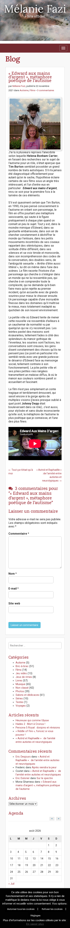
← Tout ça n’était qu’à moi (20, 471)
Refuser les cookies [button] (52, 909)
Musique (20, 684)
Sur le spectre (45, 778)
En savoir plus (35, 924)
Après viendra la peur (44, 767)
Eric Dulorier (23, 778)
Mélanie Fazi (35, 9)
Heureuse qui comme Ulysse (32, 720)
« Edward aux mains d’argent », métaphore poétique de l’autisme (38, 785)
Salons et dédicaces (27, 694)
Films (32, 90)
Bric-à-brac (22, 666)
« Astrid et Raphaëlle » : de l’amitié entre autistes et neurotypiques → (49, 475)
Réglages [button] (35, 915)
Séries (19, 698)
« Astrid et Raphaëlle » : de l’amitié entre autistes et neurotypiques (37, 760)
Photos (20, 691)
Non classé (22, 687)
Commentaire (18, 533)
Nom (12, 573)
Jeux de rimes (24, 677)
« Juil (11, 883)
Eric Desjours (23, 756)
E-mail (13, 588)
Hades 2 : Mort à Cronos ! (30, 724)
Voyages (21, 705)
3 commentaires (45, 90)
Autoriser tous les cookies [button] (20, 909)
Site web (14, 603)
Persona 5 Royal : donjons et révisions (38, 727)
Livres (19, 680)
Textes (19, 702)
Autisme (24, 90)
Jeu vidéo (21, 673)
